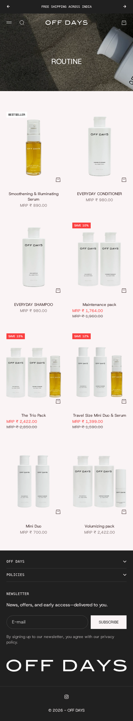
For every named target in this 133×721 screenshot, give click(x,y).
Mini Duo (33, 526)
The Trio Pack (33, 416)
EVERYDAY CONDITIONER (99, 194)
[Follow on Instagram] (66, 696)
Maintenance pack (99, 305)
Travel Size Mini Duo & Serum (99, 416)
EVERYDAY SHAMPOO (33, 305)
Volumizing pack (99, 526)
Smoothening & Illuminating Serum (33, 197)
